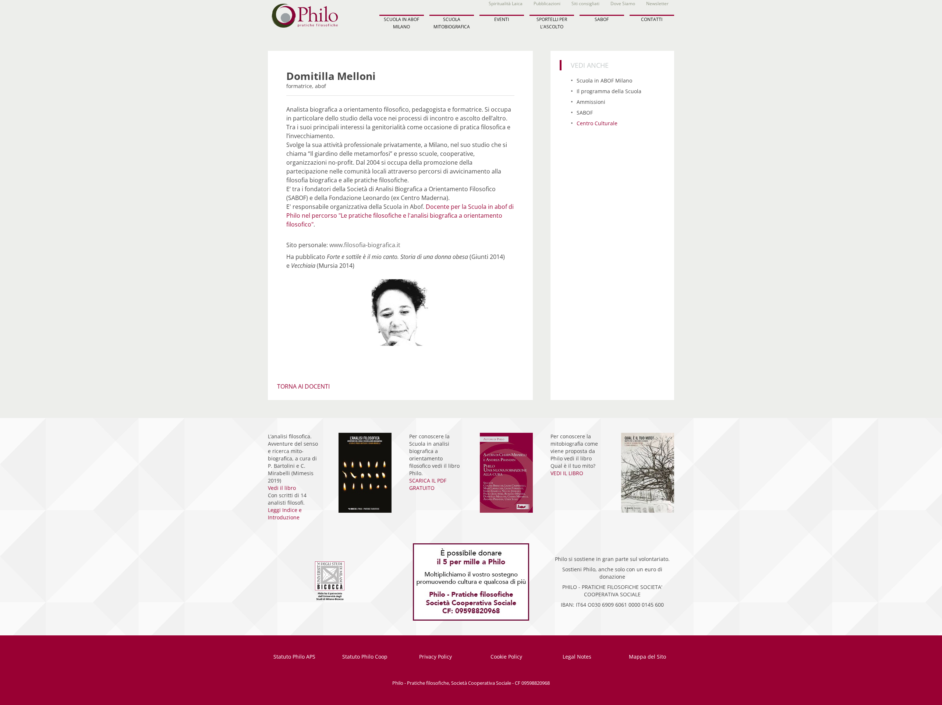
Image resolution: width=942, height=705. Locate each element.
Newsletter (657, 3)
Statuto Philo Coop (364, 656)
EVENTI (501, 19)
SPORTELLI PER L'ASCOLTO (551, 22)
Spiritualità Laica (506, 3)
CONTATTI (651, 19)
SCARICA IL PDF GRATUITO (427, 484)
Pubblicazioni (547, 3)
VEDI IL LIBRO (566, 473)
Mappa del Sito (647, 656)
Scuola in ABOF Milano (604, 80)
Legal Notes (577, 656)
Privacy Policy (435, 656)
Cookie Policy (506, 656)
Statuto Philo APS (294, 656)
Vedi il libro (282, 487)
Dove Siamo (622, 3)
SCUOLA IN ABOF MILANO (401, 22)
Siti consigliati (585, 3)
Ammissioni (591, 101)
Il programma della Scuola (609, 91)
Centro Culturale (597, 123)
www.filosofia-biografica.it (364, 245)
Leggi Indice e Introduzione (285, 513)
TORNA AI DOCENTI (303, 386)
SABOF (602, 19)
